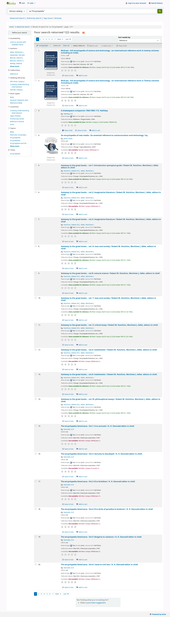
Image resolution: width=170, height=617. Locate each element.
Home (11, 27)
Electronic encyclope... (18, 135)
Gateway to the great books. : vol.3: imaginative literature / (111, 220)
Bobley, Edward (16, 63)
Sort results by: (124, 37)
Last (67, 39)
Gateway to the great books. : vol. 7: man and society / (108, 299)
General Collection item (19, 100)
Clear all (66, 45)
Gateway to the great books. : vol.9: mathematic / (109, 374)
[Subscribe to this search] (83, 32)
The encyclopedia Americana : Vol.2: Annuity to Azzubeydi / (101, 454)
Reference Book (16, 103)
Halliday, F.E (68, 114)
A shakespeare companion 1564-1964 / (84, 111)
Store (12, 124)
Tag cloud (47, 18)
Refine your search (19, 32)
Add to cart (82, 75)
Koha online (12, 3)
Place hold (68, 130)
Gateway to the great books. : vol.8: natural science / (110, 273)
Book (12, 97)
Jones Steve (68, 138)
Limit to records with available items (18, 43)
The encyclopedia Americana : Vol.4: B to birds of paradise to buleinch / (107, 509)
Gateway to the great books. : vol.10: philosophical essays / (110, 400)
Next (59, 39)
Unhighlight (43, 45)
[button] (22, 3)
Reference (14, 74)
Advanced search (17, 18)
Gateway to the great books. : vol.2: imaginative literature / (111, 193)
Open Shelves (15, 116)
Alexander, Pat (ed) (17, 55)
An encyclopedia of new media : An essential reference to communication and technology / (104, 135)
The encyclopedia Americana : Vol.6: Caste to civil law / (99, 564)
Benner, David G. (16, 58)
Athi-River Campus (17, 81)
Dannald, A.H (69, 429)
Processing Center (17, 119)
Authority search (34, 18)
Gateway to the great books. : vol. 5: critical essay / (109, 325)
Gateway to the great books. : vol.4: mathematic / (109, 350)
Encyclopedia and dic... (19, 143)
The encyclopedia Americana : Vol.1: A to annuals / (97, 426)
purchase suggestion (96, 602)
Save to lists (69, 75)
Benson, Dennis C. (17, 61)
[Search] (159, 11)
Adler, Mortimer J (87, 171)
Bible (12, 132)
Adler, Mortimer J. (17, 52)
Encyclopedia (15, 137)
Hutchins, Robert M (71, 171)
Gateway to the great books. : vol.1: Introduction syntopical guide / (110, 166)
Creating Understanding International (19, 85)
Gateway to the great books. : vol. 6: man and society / (108, 247)
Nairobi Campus (16, 90)
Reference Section (17, 121)
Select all (56, 45)
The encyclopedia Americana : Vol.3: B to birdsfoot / (98, 481)
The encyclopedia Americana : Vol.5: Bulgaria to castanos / (101, 537)
